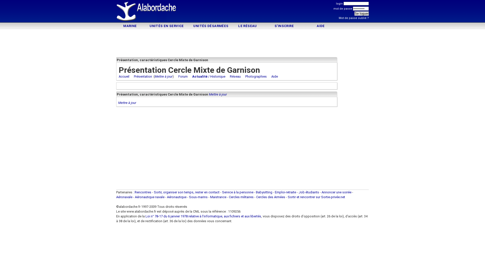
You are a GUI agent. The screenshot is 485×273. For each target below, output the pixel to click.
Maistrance (218, 197)
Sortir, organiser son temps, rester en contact (187, 192)
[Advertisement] (242, 12)
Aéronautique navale (149, 197)
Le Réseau (247, 26)
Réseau (235, 76)
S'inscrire (284, 26)
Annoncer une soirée (336, 192)
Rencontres (143, 192)
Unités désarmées (210, 26)
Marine (130, 26)
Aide (321, 26)
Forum (183, 76)
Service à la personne (237, 192)
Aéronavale (124, 197)
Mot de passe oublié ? (354, 18)
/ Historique (208, 76)
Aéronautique (177, 197)
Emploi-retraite (285, 192)
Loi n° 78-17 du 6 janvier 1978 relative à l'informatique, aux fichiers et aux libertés (203, 216)
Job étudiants (309, 192)
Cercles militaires (241, 197)
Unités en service (167, 26)
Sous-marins (198, 197)
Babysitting (264, 192)
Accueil (124, 76)
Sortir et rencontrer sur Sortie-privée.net (316, 197)
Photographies (256, 76)
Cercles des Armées (270, 197)
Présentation (143, 76)
